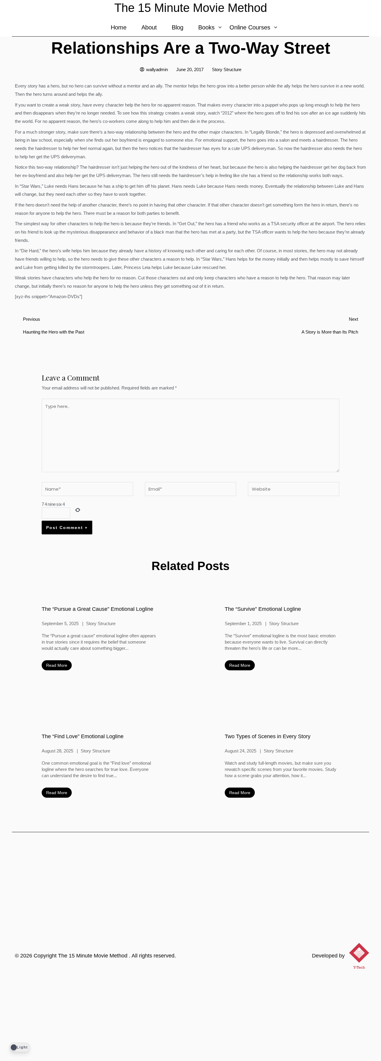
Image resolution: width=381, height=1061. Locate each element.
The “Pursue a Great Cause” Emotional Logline (97, 609)
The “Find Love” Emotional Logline (83, 736)
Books (206, 27)
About (149, 27)
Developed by (328, 956)
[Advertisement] (190, 1016)
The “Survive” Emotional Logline (263, 609)
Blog (177, 27)
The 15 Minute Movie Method (93, 956)
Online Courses (249, 27)
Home (119, 27)
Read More (56, 665)
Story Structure (226, 69)
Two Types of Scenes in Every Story (267, 736)
